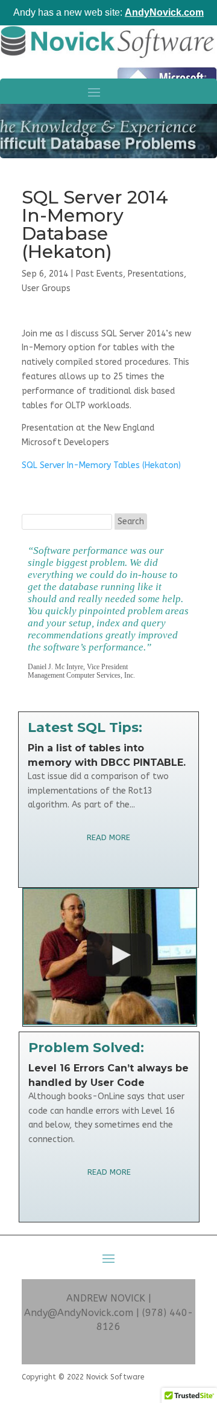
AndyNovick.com (164, 12)
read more (108, 837)
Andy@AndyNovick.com (78, 1312)
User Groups (46, 288)
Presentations (156, 274)
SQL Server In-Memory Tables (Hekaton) (101, 465)
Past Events (99, 274)
